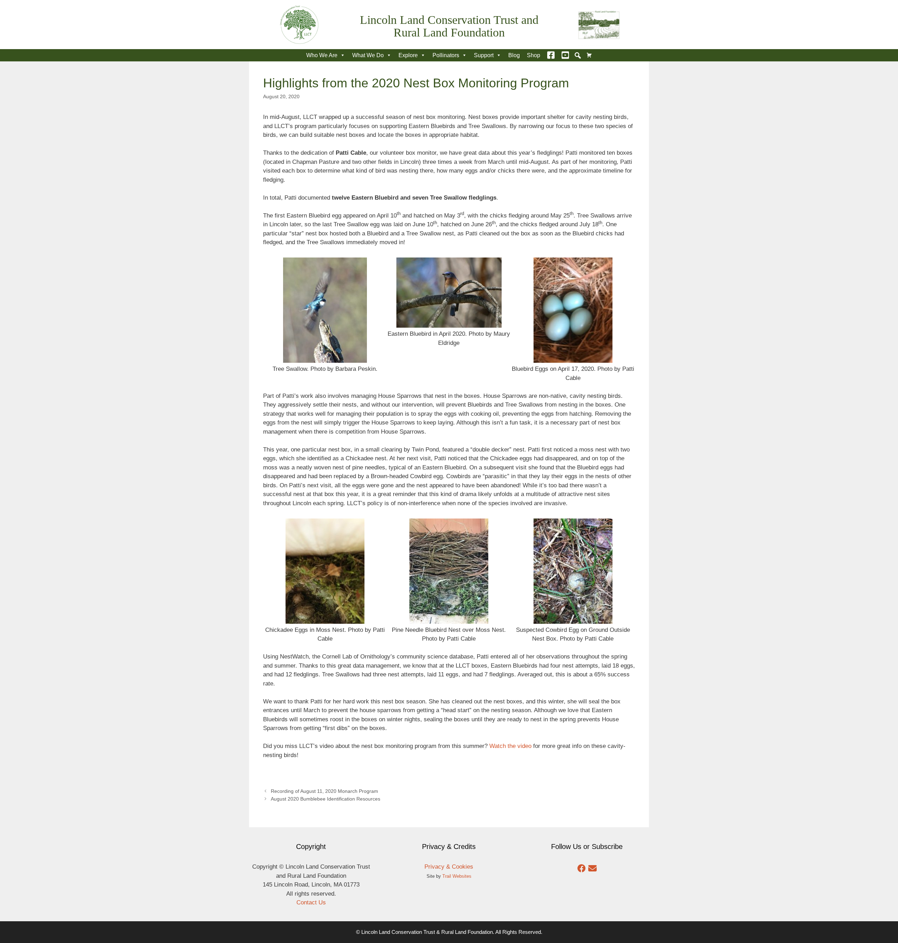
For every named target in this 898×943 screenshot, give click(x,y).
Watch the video (510, 746)
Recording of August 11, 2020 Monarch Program (324, 791)
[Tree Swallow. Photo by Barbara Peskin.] (325, 358)
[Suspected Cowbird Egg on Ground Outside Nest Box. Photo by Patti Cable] (573, 619)
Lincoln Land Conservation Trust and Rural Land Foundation (449, 26)
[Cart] (589, 55)
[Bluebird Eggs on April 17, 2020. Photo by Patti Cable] (573, 358)
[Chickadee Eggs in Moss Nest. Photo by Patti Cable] (325, 619)
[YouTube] (565, 55)
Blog (514, 55)
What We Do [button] (368, 55)
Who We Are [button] (321, 55)
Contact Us (311, 902)
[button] (577, 55)
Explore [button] (408, 55)
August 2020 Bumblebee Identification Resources (325, 799)
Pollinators (446, 55)
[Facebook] (551, 55)
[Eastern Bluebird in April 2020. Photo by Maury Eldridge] (449, 323)
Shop (533, 55)
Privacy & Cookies (448, 866)
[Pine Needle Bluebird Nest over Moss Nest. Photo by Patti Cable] (448, 619)
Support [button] (484, 55)
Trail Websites (456, 876)
